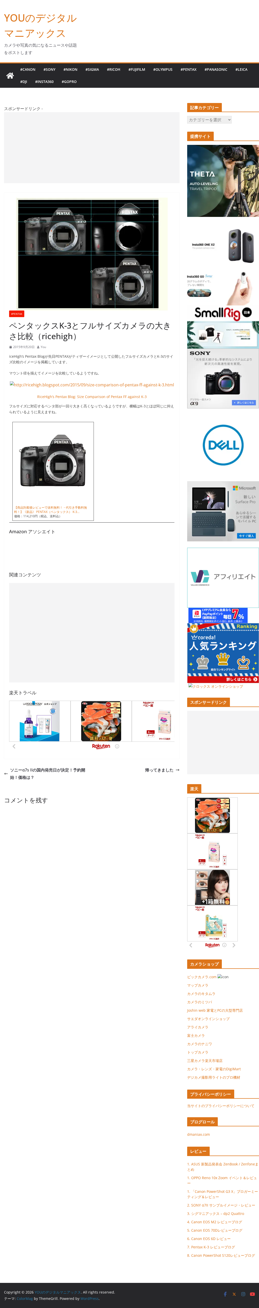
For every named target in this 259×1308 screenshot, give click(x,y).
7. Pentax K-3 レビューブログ (211, 1247)
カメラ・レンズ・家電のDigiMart (214, 1068)
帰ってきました (159, 770)
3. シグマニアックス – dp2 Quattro (215, 1213)
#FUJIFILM (136, 69)
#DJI (23, 81)
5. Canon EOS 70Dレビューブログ (214, 1230)
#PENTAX (189, 69)
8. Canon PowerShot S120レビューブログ (221, 1255)
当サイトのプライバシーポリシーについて (220, 1105)
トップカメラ (199, 1052)
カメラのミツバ (199, 1002)
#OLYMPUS (162, 69)
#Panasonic (216, 69)
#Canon (27, 69)
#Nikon (70, 69)
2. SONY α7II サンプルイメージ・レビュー (221, 1205)
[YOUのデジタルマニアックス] (10, 76)
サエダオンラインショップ (208, 1018)
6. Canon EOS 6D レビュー (209, 1238)
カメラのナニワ (199, 1043)
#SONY (49, 69)
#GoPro (69, 81)
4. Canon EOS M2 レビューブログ (214, 1221)
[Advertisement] (92, 147)
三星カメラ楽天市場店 (205, 1060)
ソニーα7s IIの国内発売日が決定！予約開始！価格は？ (47, 773)
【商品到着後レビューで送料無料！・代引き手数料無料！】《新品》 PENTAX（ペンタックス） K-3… (50, 509)
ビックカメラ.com (202, 976)
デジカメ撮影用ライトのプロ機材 (213, 1077)
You (43, 347)
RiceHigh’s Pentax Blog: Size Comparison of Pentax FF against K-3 (92, 396)
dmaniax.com (198, 1134)
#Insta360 (44, 81)
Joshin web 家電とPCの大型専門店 (215, 1010)
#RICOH (113, 69)
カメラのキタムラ (201, 993)
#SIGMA (92, 69)
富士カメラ (196, 1035)
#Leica (241, 69)
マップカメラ (197, 985)
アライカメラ (197, 1027)
